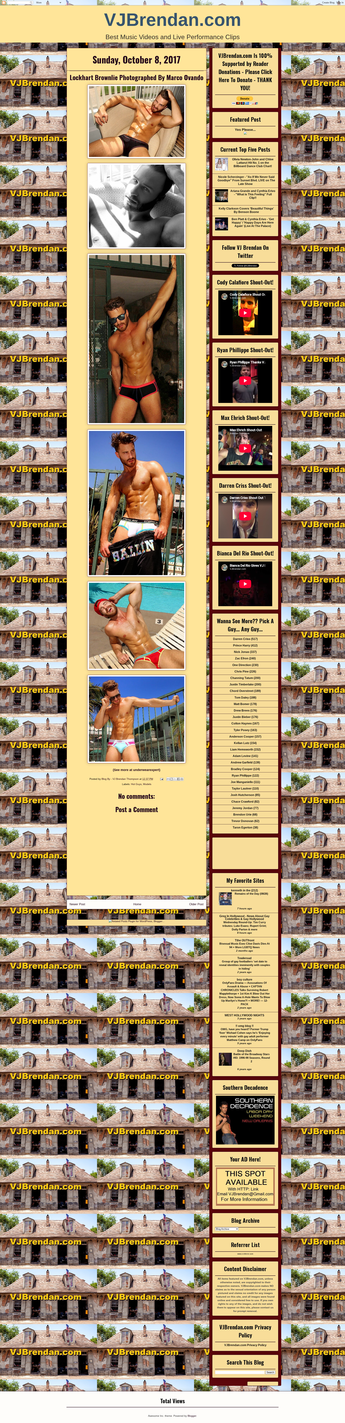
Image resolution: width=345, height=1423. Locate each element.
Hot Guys (136, 784)
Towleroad (244, 958)
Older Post (196, 904)
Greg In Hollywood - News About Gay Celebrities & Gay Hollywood (244, 918)
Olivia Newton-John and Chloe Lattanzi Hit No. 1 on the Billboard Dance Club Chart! (252, 163)
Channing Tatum (241, 678)
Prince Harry (241, 645)
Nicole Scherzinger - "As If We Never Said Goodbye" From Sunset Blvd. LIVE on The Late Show (246, 180)
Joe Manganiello (242, 782)
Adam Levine (242, 756)
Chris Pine (241, 671)
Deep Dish (244, 1050)
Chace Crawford (242, 801)
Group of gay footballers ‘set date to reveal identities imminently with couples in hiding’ (244, 965)
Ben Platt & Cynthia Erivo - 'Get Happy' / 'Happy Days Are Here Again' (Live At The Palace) (253, 223)
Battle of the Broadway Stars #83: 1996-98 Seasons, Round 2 (251, 1058)
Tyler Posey (242, 730)
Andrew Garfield (242, 762)
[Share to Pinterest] (182, 779)
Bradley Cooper (241, 769)
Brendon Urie (242, 814)
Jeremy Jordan (242, 808)
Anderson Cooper (241, 736)
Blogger (192, 1415)
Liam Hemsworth (241, 749)
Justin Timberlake (241, 684)
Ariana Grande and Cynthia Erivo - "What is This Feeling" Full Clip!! (252, 194)
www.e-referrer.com (245, 1254)
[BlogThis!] (171, 779)
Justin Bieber (242, 717)
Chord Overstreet (241, 690)
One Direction (241, 665)
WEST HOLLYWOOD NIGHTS (244, 1015)
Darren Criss (241, 639)
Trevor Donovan (242, 821)
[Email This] (168, 779)
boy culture (244, 979)
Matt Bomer (241, 704)
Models (147, 784)
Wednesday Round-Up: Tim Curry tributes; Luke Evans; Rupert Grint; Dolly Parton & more (244, 926)
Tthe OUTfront (244, 940)
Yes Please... (245, 130)
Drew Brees (242, 710)
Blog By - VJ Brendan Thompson (120, 778)
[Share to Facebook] (178, 779)
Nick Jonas (241, 651)
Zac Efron (241, 658)
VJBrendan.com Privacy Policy (245, 1345)
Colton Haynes (241, 723)
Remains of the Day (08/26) (251, 893)
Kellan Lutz (241, 743)
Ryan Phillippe (242, 775)
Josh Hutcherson (242, 795)
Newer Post (77, 904)
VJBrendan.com (172, 20)
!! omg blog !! (245, 1025)
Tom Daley (241, 697)
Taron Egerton (242, 827)
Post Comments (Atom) (144, 913)
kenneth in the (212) (244, 890)
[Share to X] (175, 779)
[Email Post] (161, 778)
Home (137, 904)
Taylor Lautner (242, 788)
